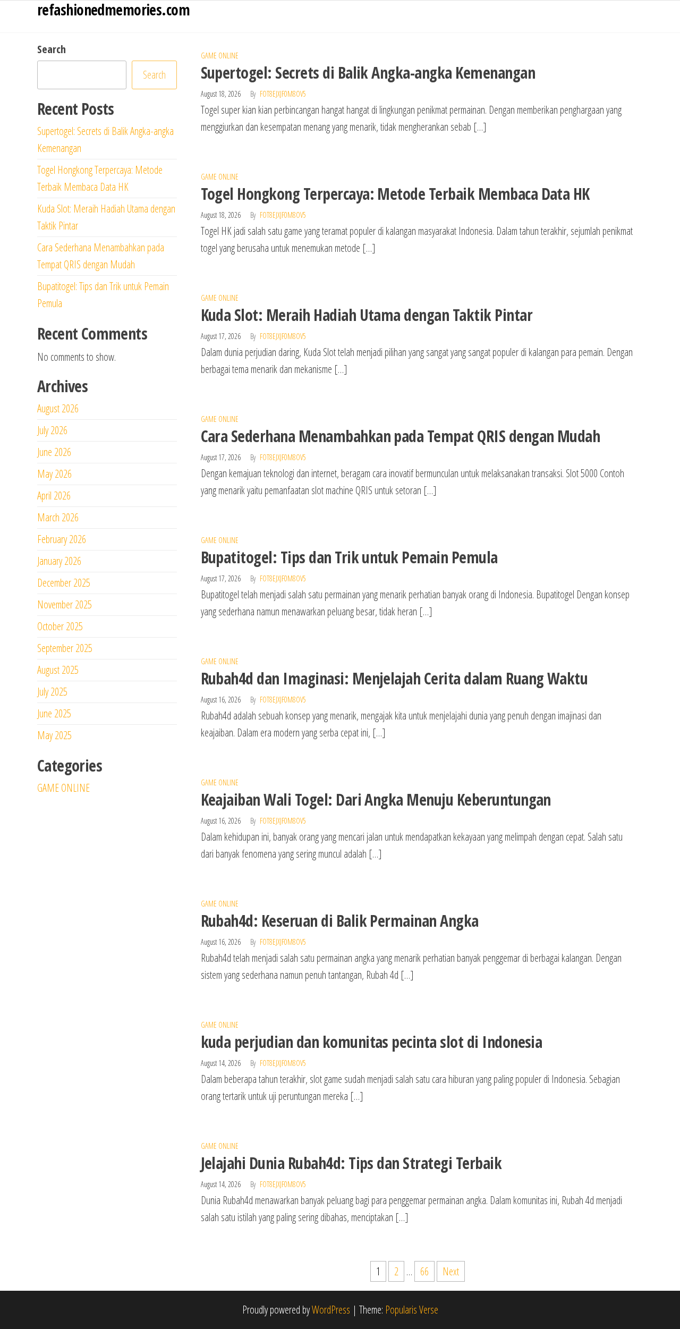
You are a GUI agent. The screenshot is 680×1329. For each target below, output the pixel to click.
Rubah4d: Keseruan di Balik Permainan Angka (340, 921)
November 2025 (64, 604)
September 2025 (64, 648)
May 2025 (54, 735)
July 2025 (52, 691)
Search (51, 49)
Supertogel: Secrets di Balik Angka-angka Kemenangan (368, 72)
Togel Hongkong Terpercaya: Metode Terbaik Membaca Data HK (395, 194)
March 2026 (58, 517)
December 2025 (63, 582)
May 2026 (54, 474)
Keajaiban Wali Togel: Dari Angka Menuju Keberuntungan (376, 799)
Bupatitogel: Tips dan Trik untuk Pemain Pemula (349, 557)
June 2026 (54, 452)
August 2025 (58, 670)
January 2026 (59, 561)
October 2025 (60, 626)
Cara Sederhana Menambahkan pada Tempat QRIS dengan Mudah (400, 436)
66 (424, 1271)
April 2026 (54, 495)
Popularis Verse (411, 1309)
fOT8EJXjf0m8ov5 (283, 94)
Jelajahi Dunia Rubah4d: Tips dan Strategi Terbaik (351, 1163)
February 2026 (61, 539)
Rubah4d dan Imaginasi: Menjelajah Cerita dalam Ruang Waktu (394, 678)
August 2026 (58, 408)
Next (451, 1271)
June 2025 (54, 713)
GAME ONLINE (220, 55)
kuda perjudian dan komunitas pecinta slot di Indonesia (371, 1042)
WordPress (331, 1309)
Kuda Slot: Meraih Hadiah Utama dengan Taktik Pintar (366, 315)
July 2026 (52, 430)
